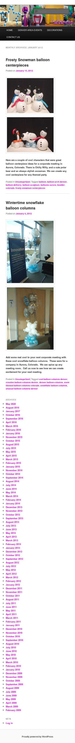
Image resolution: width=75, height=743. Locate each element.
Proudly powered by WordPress (37, 736)
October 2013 (13, 514)
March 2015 (12, 459)
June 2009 (11, 695)
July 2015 (11, 448)
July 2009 (11, 691)
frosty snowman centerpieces (30, 188)
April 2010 (11, 658)
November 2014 (14, 470)
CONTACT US (13, 36)
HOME (9, 29)
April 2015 (11, 455)
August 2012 (12, 562)
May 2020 (11, 403)
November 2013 (14, 510)
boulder (61, 184)
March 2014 (12, 496)
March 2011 (12, 617)
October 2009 (13, 680)
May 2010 (11, 654)
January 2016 (13, 433)
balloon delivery (13, 184)
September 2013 (14, 518)
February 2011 (13, 621)
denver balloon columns (51, 382)
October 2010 (13, 636)
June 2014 (11, 488)
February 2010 (13, 666)
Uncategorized (22, 181)
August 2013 (12, 522)
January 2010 (13, 669)
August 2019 (12, 407)
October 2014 (13, 474)
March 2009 (12, 706)
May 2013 (11, 533)
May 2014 (11, 492)
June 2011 (11, 606)
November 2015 (14, 437)
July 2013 (11, 525)
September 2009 (14, 684)
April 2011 (11, 614)
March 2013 (12, 540)
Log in (9, 723)
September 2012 (14, 558)
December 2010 (14, 628)
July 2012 (11, 566)
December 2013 (14, 507)
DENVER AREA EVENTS (30, 29)
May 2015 (11, 451)
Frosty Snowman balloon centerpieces (28, 62)
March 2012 (12, 577)
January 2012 (13, 584)
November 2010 (14, 632)
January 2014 (13, 503)
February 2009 (13, 710)
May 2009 (11, 699)
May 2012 (11, 569)
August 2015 (12, 444)
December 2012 (14, 551)
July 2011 (11, 603)
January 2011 (13, 625)
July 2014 (11, 485)
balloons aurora (48, 184)
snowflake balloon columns (53, 385)
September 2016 (14, 418)
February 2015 (13, 463)
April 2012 (11, 573)
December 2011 (14, 588)
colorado (10, 188)
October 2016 (13, 414)
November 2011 (14, 592)
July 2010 (11, 647)
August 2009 (12, 688)
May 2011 (11, 610)
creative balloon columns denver (22, 382)
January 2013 (13, 547)
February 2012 (13, 581)
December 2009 (14, 673)
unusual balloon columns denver (22, 388)
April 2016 (11, 422)
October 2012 (13, 555)
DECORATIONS (54, 29)
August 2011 (12, 599)
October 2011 (13, 595)
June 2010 (11, 651)
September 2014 (14, 477)
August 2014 (12, 481)
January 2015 (13, 466)
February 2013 (13, 544)
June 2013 (11, 529)
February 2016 (13, 429)
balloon (42, 181)
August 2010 (12, 643)
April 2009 (11, 702)
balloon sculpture (31, 184)
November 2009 (14, 677)
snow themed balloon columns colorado (37, 384)
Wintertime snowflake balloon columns (25, 205)
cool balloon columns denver (53, 379)
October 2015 (13, 440)
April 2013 (11, 536)
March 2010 (12, 662)
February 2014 (13, 499)
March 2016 (12, 426)
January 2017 (13, 411)
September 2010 (14, 640)
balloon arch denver (57, 181)
